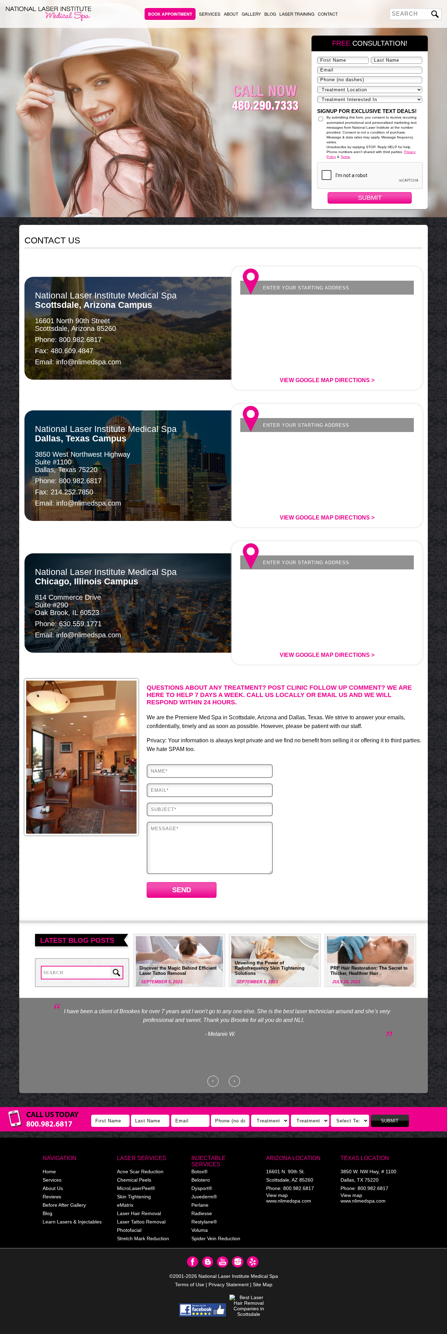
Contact (328, 14)
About (231, 14)
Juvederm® (204, 1196)
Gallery (251, 14)
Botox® (199, 1171)
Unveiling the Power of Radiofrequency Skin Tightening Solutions (270, 968)
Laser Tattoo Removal (141, 1222)
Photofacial (129, 1230)
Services (209, 14)
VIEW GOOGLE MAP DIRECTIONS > (327, 380)
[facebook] (202, 1310)
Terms (345, 157)
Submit (370, 197)
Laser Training (296, 14)
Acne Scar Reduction (140, 1171)
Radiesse (201, 1213)
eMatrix (125, 1205)
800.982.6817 (298, 1188)
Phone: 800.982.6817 (68, 339)
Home (49, 1171)
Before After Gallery (64, 1205)
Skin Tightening (134, 1196)
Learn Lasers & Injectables (72, 1222)
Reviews (52, 1196)
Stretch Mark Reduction (143, 1238)
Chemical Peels (134, 1180)
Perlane (199, 1205)
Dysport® (201, 1188)
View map (277, 1195)
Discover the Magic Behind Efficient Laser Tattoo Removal (178, 970)
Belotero (200, 1180)
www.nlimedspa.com (288, 1201)
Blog (270, 14)
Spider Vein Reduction (215, 1238)
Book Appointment (170, 14)
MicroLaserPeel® (136, 1188)
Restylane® (204, 1222)
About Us (53, 1188)
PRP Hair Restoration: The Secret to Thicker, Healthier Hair (369, 970)
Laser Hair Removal (139, 1213)
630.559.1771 (80, 624)
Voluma (199, 1230)
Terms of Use (189, 1284)
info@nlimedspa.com (88, 362)
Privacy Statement (228, 1284)
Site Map (262, 1284)
